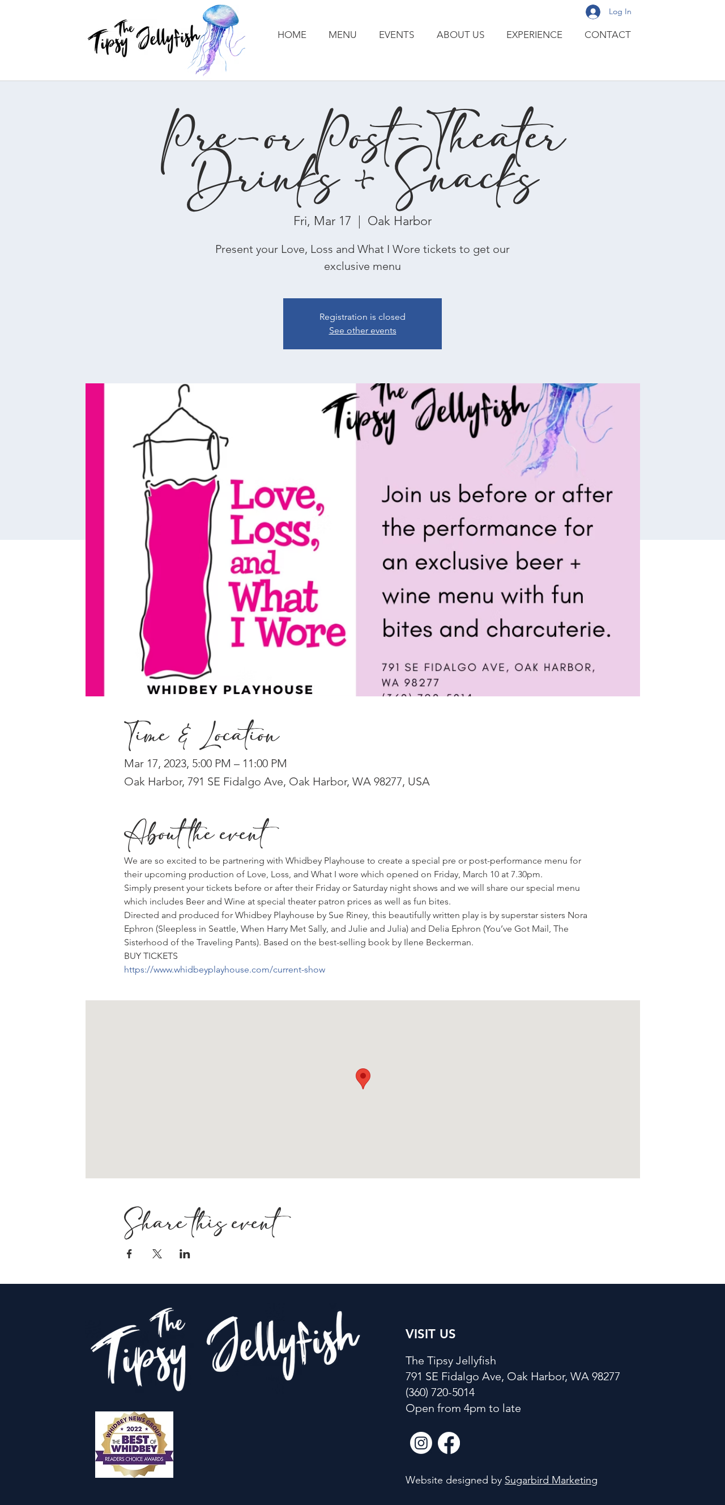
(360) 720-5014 (440, 1392)
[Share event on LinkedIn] (185, 1253)
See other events (362, 330)
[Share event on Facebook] (129, 1253)
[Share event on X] (157, 1253)
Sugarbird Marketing (551, 1480)
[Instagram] (421, 1443)
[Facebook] (449, 1443)
